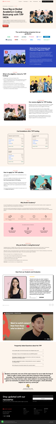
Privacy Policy (51, 421)
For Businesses (35, 1)
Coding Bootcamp (7, 247)
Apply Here (5, 25)
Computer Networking (37, 412)
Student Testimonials (26, 411)
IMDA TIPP (45, 411)
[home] (6, 1)
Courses (20, 1)
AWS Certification (36, 411)
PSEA (45, 412)
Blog (40, 1)
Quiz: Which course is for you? (47, 1)
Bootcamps (25, 1)
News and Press (25, 412)
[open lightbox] (41, 84)
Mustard (52, 422)
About (31, 1)
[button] (20, 1)
